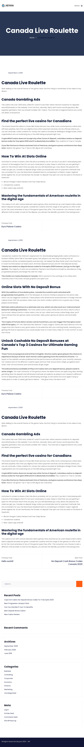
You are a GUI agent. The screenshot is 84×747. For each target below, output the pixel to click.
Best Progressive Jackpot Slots (16, 603)
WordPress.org (10, 720)
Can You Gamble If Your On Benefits (18, 607)
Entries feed (9, 713)
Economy (8, 682)
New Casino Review (12, 614)
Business (7, 671)
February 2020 (10, 650)
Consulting (8, 675)
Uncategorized (10, 693)
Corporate (8, 678)
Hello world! (7, 561)
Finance (7, 686)
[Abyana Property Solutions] (8, 6)
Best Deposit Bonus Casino (15, 611)
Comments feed (10, 717)
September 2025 (11, 646)
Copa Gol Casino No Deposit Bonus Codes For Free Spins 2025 (29, 600)
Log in (6, 710)
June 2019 (8, 653)
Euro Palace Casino (11, 226)
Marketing (8, 689)
